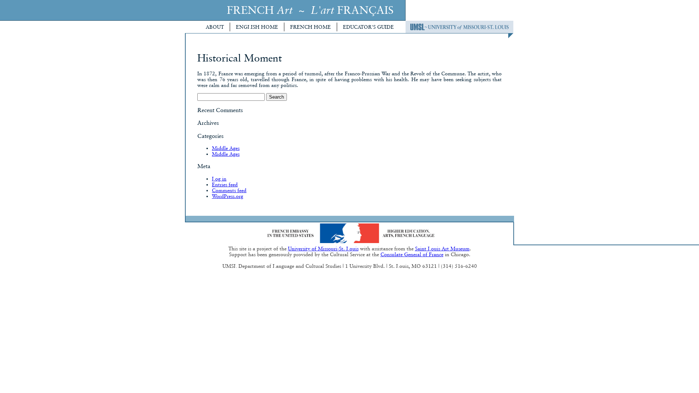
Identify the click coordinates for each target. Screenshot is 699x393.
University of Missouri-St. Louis (323, 248)
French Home (310, 27)
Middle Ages (226, 148)
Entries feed (225, 184)
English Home (257, 27)
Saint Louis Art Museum (442, 248)
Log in (219, 179)
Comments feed (229, 190)
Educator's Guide (368, 27)
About (215, 27)
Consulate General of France (411, 254)
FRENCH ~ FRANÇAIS (310, 10)
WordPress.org (227, 196)
